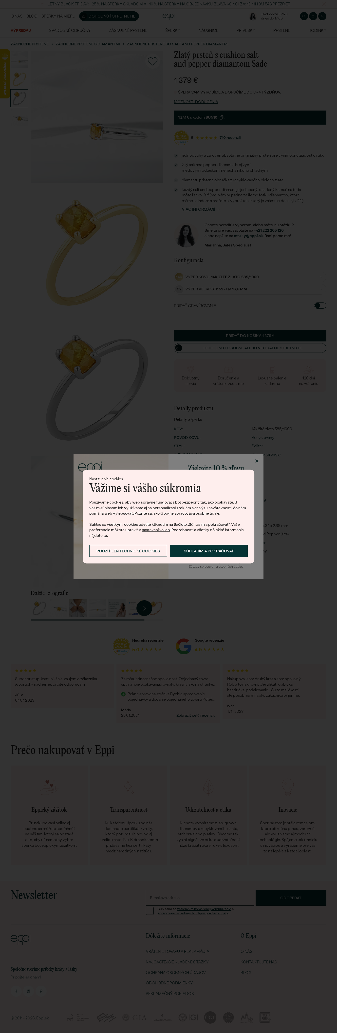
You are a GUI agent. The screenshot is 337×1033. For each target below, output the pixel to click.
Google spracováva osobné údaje (189, 513)
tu (105, 535)
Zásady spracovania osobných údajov (215, 567)
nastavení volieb (156, 529)
